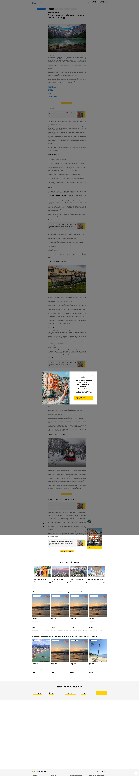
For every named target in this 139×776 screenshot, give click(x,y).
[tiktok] (102, 771)
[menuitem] (40, 693)
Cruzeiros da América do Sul (67, 551)
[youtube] (104, 771)
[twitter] (97, 771)
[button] (136, 773)
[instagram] (106, 771)
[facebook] (100, 771)
